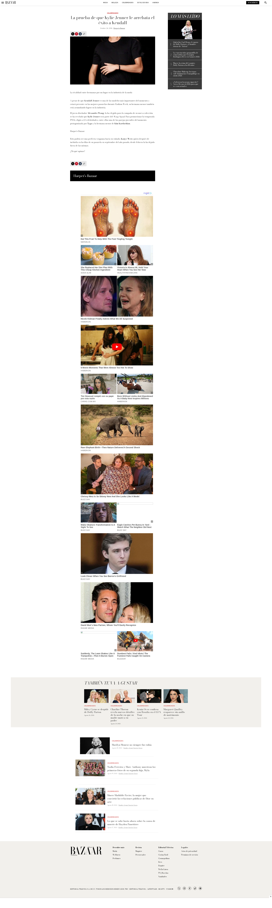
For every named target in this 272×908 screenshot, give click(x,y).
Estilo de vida (143, 2)
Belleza (115, 2)
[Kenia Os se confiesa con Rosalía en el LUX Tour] (149, 696)
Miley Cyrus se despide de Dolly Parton (96, 710)
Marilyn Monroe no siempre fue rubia (132, 745)
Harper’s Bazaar (119, 28)
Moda (105, 2)
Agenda (155, 2)
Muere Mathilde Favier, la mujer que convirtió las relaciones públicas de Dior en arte (130, 798)
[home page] (10, 2)
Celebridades (127, 2)
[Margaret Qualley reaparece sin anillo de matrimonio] (176, 696)
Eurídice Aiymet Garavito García (132, 748)
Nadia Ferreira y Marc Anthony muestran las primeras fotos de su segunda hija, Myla (131, 768)
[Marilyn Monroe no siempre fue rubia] (95, 745)
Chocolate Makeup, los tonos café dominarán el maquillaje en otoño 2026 (186, 74)
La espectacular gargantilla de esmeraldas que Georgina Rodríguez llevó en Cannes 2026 (186, 55)
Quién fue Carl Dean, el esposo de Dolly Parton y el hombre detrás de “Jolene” (185, 44)
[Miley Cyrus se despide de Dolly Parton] (96, 696)
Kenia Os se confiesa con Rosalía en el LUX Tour (149, 712)
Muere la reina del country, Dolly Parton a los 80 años (184, 64)
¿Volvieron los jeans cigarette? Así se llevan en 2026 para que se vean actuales (185, 84)
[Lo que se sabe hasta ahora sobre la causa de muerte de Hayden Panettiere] (90, 822)
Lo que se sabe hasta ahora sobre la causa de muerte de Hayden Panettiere (131, 822)
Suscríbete (253, 2)
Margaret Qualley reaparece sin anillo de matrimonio (174, 712)
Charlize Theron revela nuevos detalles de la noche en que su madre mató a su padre (122, 714)
